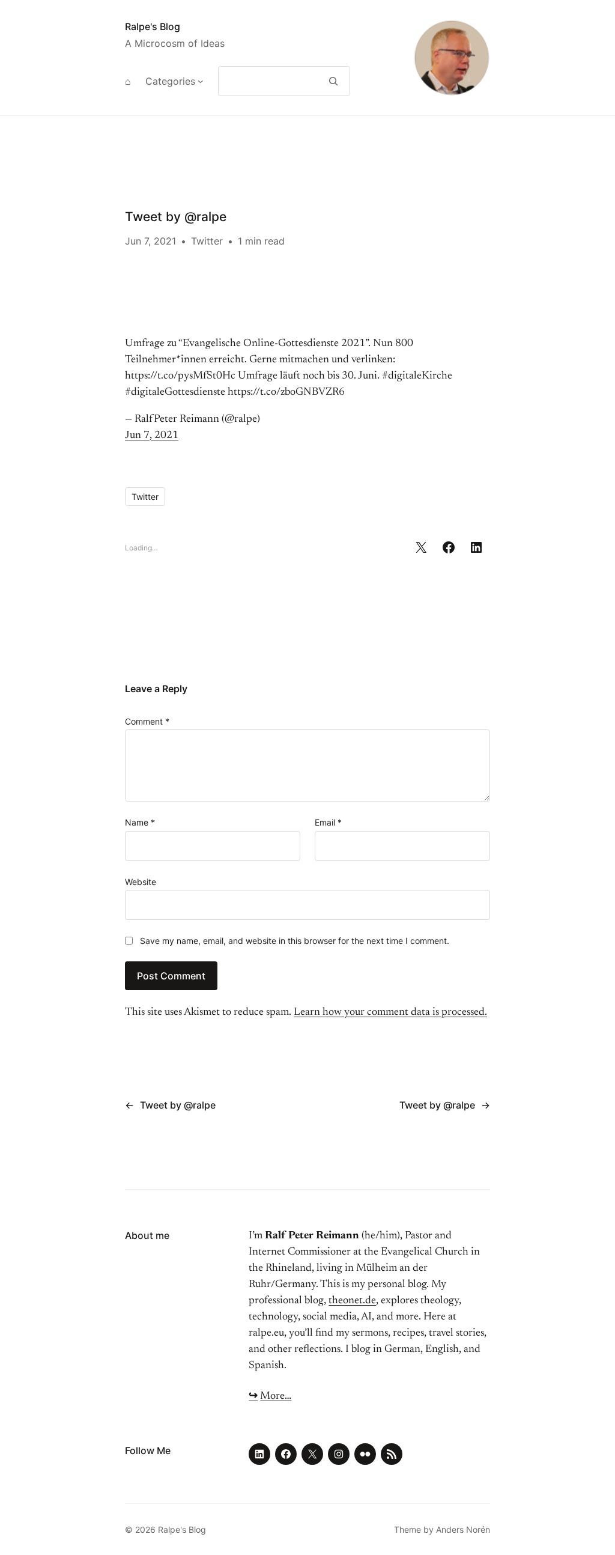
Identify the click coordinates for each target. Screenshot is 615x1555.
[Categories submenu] (201, 81)
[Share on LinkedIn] (476, 547)
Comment (147, 721)
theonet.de (352, 1300)
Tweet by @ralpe (178, 1105)
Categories (170, 81)
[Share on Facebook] (448, 547)
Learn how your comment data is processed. (390, 1012)
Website (140, 882)
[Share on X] (421, 547)
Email (328, 822)
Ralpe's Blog (152, 26)
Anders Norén (463, 1529)
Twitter (207, 241)
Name (140, 822)
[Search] (334, 81)
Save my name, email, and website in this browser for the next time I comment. (294, 941)
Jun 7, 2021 (151, 435)
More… (275, 1396)
